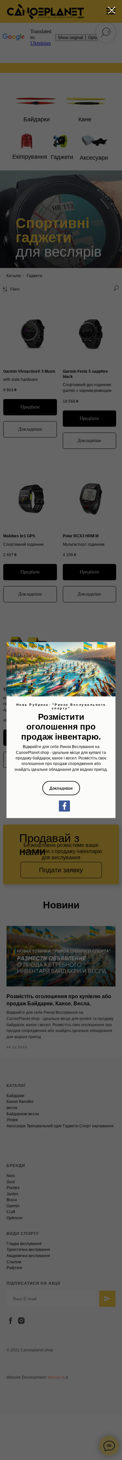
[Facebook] (64, 805)
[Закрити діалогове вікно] (112, 10)
